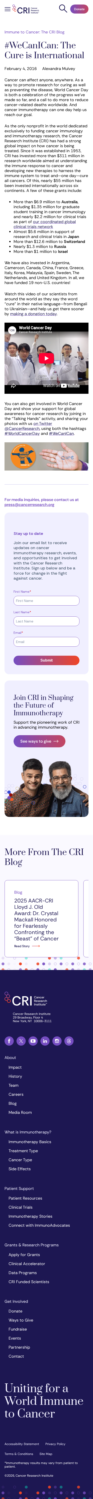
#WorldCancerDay (22, 433)
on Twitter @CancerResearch (28, 426)
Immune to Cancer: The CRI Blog (35, 32)
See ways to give (35, 741)
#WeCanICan (61, 433)
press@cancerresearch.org (29, 504)
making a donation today (33, 314)
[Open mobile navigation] (8, 9)
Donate (79, 9)
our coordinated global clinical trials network (45, 224)
